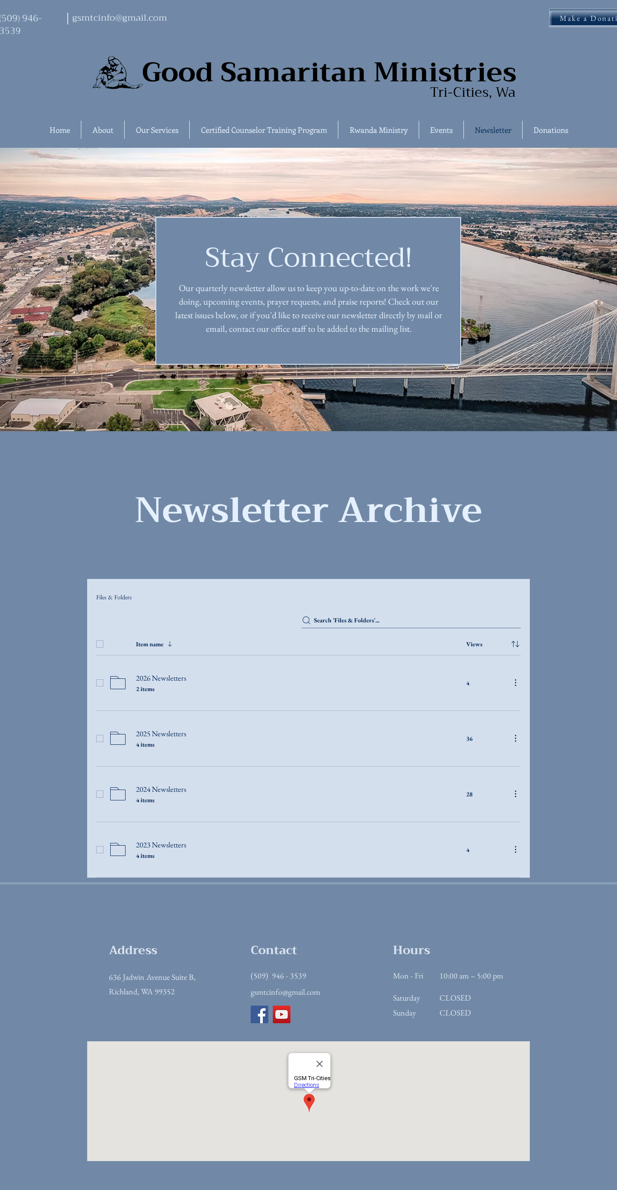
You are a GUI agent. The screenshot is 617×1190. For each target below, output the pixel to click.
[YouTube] (281, 1014)
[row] (308, 642)
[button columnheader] (515, 644)
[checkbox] (99, 644)
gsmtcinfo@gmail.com (285, 992)
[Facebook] (259, 1014)
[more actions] (515, 682)
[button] (102, 130)
